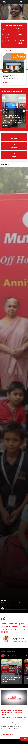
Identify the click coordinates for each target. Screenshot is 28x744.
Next (27, 69)
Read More (5, 82)
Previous (1, 110)
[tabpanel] (14, 111)
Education (17, 656)
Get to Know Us (7, 734)
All (2, 656)
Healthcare (9, 656)
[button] (3, 609)
